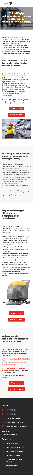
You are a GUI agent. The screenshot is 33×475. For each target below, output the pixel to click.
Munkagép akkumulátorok (14, 451)
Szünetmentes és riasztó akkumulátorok (14, 460)
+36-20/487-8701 (11, 414)
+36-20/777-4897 (15, 359)
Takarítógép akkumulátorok (15, 447)
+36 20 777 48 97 (16, 115)
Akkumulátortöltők (12, 465)
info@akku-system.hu (9, 365)
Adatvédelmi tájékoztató (10, 434)
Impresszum (6, 432)
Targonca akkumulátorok (14, 443)
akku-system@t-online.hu (17, 363)
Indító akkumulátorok (13, 455)
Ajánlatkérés (16, 108)
